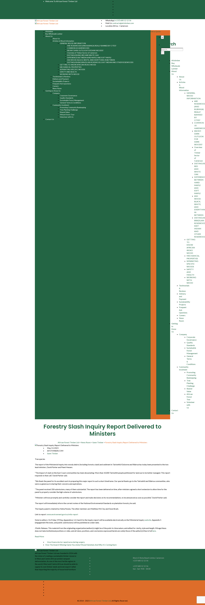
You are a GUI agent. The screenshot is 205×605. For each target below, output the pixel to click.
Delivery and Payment (61, 79)
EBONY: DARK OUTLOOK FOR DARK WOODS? (85, 50)
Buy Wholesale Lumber (53, 34)
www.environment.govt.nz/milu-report (62, 514)
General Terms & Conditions (70, 103)
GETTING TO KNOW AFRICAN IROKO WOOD (78, 65)
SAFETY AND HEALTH (68, 72)
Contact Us (49, 119)
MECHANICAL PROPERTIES (71, 67)
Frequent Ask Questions (62, 84)
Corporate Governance (68, 96)
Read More (39, 536)
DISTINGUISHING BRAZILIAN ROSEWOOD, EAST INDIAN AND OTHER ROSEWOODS (100, 62)
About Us (49, 36)
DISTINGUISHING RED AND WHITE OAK (83, 55)
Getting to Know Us (53, 91)
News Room (57, 88)
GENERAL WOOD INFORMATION (73, 43)
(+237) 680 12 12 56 (123, 20)
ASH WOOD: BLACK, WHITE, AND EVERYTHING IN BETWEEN (91, 60)
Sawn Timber (52, 453)
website (148, 520)
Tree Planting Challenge (69, 110)
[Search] (162, 52)
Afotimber (49, 31)
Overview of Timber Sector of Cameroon (82, 53)
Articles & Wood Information (63, 41)
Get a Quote (156, 31)
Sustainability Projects (61, 81)
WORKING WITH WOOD (69, 74)
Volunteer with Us (66, 117)
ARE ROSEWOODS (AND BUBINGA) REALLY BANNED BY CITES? (91, 46)
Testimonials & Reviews (61, 77)
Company (56, 93)
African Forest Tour (67, 115)
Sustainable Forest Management (72, 100)
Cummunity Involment (61, 105)
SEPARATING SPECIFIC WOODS (72, 69)
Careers (56, 86)
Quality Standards (66, 98)
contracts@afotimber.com (123, 23)
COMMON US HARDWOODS (78, 48)
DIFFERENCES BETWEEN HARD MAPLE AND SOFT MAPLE (89, 58)
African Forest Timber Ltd (100, 601)
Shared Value (65, 112)
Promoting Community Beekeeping (73, 107)
